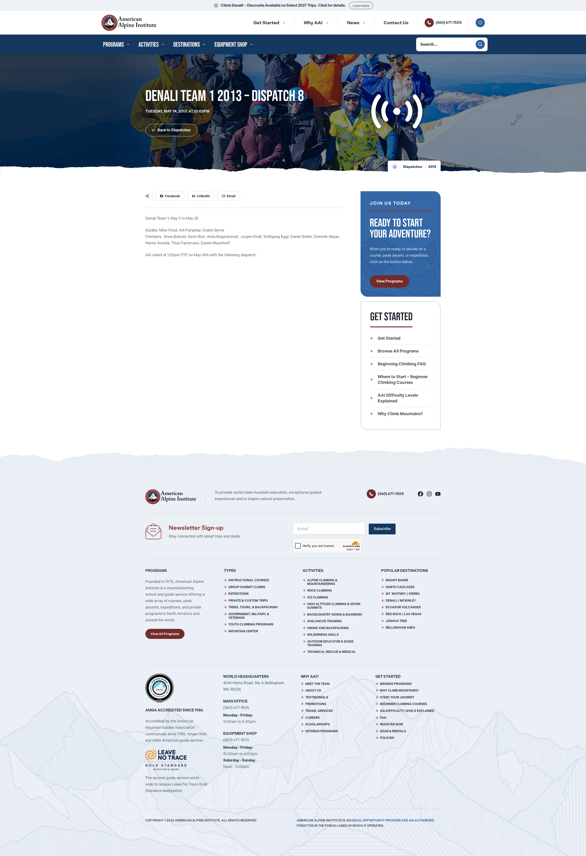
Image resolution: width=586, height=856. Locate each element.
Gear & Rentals (393, 731)
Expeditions (238, 593)
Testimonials (316, 697)
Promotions (315, 704)
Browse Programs (396, 684)
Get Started (266, 22)
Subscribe (382, 529)
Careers (312, 717)
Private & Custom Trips (248, 600)
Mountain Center (243, 631)
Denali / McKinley (401, 600)
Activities (148, 44)
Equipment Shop (230, 44)
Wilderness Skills (323, 634)
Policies (387, 738)
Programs (113, 44)
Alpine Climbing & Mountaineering (322, 582)
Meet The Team (317, 684)
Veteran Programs (321, 731)
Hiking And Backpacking (328, 628)
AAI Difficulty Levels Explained (407, 711)
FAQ (383, 717)
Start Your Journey (397, 697)
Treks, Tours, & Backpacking (253, 607)
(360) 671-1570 (236, 740)
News (353, 22)
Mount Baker (397, 580)
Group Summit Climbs (246, 587)
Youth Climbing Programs (251, 624)
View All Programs (165, 634)
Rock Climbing (319, 590)
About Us (313, 690)
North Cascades (400, 587)
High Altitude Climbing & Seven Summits (333, 605)
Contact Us (396, 22)
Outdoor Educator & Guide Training (330, 643)
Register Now (391, 724)
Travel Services (319, 711)
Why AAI (313, 22)
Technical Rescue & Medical (331, 652)
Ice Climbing (317, 597)
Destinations (186, 44)
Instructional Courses (248, 580)
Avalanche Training (324, 621)
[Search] (480, 44)
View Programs (389, 281)
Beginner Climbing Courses (403, 704)
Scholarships (317, 724)
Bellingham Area (400, 627)
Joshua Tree (396, 621)
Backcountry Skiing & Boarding (334, 614)
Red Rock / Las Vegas (403, 614)
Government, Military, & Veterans (248, 615)
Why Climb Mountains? (399, 690)
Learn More (361, 6)
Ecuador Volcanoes (403, 607)
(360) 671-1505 (449, 22)
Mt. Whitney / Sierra (403, 593)
